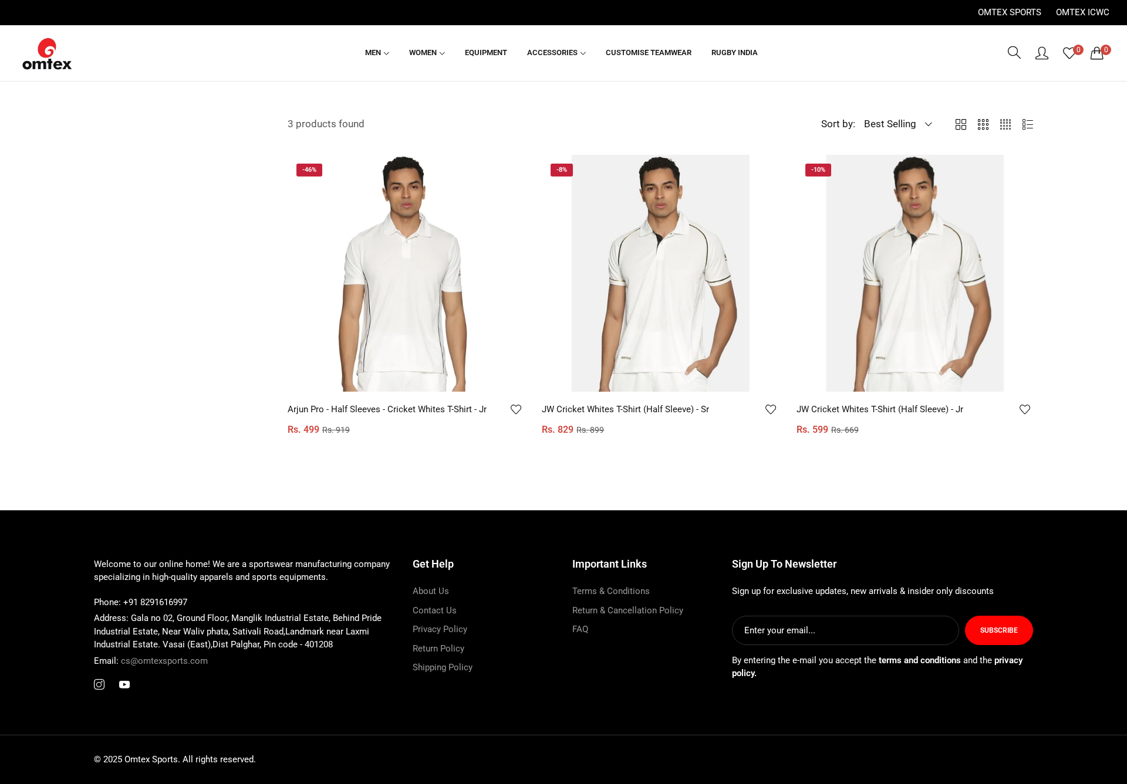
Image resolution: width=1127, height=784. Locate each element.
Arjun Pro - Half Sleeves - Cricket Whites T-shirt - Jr (387, 409)
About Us (431, 591)
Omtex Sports (1009, 12)
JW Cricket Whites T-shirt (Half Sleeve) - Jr (880, 409)
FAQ (580, 630)
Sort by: (838, 124)
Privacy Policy (440, 630)
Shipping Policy (443, 668)
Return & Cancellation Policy (627, 610)
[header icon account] (1041, 52)
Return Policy (438, 648)
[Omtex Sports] (47, 53)
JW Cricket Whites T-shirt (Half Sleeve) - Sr (625, 409)
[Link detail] (99, 685)
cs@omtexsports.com (151, 661)
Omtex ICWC (1082, 12)
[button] (515, 409)
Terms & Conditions (611, 591)
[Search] (1014, 53)
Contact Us (435, 610)
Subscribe (999, 630)
